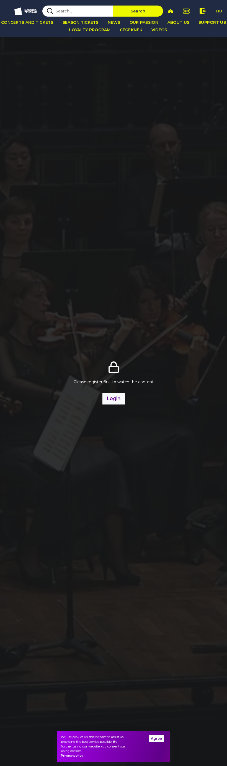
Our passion (144, 22)
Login (114, 398)
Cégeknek (131, 29)
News (114, 22)
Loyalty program (89, 29)
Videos (159, 29)
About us (178, 22)
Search (138, 11)
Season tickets (81, 22)
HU (219, 11)
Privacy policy (72, 755)
